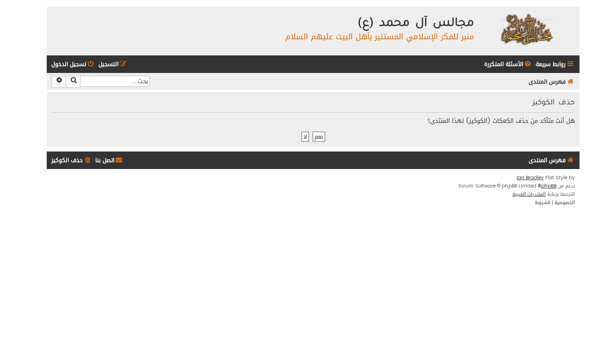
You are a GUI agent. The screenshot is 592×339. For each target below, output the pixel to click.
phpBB (548, 186)
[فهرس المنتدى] (525, 28)
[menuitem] (508, 64)
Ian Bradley (530, 178)
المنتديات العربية (529, 194)
